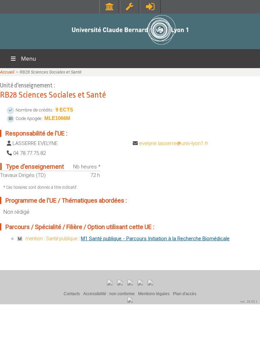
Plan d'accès (184, 293)
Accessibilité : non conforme (109, 293)
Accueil (7, 72)
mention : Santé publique (51, 238)
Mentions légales (154, 293)
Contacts (72, 293)
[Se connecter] (150, 7)
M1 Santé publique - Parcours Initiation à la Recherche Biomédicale (155, 239)
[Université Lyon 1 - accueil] (130, 45)
